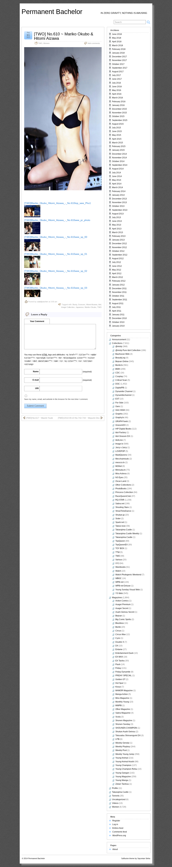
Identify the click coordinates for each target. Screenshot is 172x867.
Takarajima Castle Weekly (127, 533)
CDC (117, 373)
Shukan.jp (120, 515)
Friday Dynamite (122, 672)
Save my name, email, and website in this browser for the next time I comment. (56, 399)
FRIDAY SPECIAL (123, 675)
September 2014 (119, 165)
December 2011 (119, 288)
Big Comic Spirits (123, 619)
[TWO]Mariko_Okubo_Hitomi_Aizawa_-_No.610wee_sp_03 (55, 287)
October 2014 (118, 161)
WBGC (118, 578)
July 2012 (116, 262)
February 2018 (118, 49)
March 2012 (117, 277)
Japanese (80, 307)
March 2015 (117, 142)
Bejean (118, 616)
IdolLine (119, 440)
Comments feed (119, 832)
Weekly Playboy (122, 746)
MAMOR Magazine (124, 690)
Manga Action (121, 694)
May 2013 (116, 225)
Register (116, 821)
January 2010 (118, 326)
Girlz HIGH (120, 410)
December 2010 (119, 318)
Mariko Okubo (90, 307)
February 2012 (118, 281)
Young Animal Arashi (124, 761)
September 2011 (119, 299)
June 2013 (117, 221)
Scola (118, 717)
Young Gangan (122, 773)
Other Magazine (122, 709)
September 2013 (119, 210)
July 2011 (116, 307)
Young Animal (121, 758)
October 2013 (118, 206)
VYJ (117, 563)
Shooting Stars (122, 507)
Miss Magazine (122, 698)
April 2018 (116, 41)
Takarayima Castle (123, 537)
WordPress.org (119, 835)
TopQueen (120, 541)
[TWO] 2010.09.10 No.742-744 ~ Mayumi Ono (79, 418)
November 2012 (119, 247)
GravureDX (120, 425)
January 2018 (118, 53)
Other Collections (123, 485)
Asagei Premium (123, 604)
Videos (115, 803)
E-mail (36, 380)
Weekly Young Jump (124, 754)
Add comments (94, 43)
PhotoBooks (120, 488)
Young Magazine (123, 776)
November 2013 (119, 202)
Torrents (115, 796)
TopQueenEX (121, 544)
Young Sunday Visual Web (127, 589)
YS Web (119, 593)
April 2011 (116, 311)
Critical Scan (121, 380)
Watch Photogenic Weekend (128, 574)
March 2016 (117, 98)
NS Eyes (119, 477)
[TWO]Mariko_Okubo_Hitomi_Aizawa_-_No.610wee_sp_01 (55, 254)
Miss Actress (121, 473)
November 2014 (119, 157)
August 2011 (117, 303)
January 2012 (118, 285)
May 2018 (116, 38)
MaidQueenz (121, 455)
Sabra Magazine (123, 713)
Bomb (118, 627)
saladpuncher (42, 302)
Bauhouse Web (122, 354)
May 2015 (116, 135)
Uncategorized (118, 799)
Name (36, 371)
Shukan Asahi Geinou (125, 731)
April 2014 (116, 184)
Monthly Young (122, 702)
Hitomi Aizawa (91, 304)
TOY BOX (119, 548)
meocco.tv (120, 462)
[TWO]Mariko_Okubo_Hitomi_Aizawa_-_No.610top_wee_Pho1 (57, 203)
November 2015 (119, 112)
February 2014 (118, 191)
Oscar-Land (120, 481)
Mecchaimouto (122, 459)
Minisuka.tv (120, 470)
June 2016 (117, 86)
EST (117, 399)
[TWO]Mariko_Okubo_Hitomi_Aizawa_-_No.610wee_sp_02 (55, 271)
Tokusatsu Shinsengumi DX (128, 735)
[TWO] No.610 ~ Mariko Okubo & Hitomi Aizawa (63, 36)
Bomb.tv (119, 365)
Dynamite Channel (124, 391)
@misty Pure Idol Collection (128, 350)
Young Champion (123, 765)
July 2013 (116, 217)
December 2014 (119, 154)
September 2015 (119, 120)
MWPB (118, 705)
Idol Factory (120, 432)
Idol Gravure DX (122, 436)
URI (37, 388)
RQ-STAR (119, 500)
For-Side (119, 403)
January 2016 (118, 105)
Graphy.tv (119, 417)
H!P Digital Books (123, 429)
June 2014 (117, 176)
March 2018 (117, 45)
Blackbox (119, 623)
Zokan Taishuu (122, 784)
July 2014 (116, 172)
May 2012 (116, 270)
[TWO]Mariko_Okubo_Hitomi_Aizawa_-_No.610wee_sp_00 (55, 237)
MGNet (118, 466)
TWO (40, 43)
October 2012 (118, 251)
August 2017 (118, 71)
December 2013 (119, 199)
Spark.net (119, 522)
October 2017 (118, 64)
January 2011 (118, 314)
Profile (115, 788)
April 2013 (116, 229)
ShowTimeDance (123, 511)
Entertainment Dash (124, 653)
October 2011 (118, 296)
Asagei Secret (121, 608)
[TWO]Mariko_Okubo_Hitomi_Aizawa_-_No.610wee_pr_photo (57, 220)
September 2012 (119, 255)
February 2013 (118, 236)
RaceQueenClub (123, 496)
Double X (119, 642)
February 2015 (118, 146)
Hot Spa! (119, 683)
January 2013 (118, 240)
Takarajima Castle (123, 529)
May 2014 (116, 180)
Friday (118, 668)
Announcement (119, 339)
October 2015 (118, 116)
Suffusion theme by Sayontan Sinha (135, 858)
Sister (118, 518)
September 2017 (119, 68)
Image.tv (119, 444)
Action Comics (121, 601)
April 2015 (116, 139)
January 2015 (118, 150)
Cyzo (117, 638)
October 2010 (118, 322)
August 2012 (118, 258)
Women (46, 43)
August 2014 (118, 169)
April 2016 (116, 94)
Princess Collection (124, 492)
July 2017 (116, 75)
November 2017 (119, 60)
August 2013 (118, 214)
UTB (117, 739)
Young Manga (121, 780)
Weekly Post (121, 750)
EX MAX (119, 657)
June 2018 (117, 34)
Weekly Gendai (122, 743)
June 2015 (117, 131)
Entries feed (117, 828)
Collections (117, 343)
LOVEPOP (120, 451)
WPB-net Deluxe (123, 586)
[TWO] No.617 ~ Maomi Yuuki (39, 418)
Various (118, 559)
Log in (115, 824)
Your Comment (37, 321)
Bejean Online (121, 361)
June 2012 (117, 266)
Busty (75, 304)
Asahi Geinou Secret (124, 612)
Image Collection (68, 307)
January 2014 (118, 195)
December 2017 (119, 56)
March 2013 (117, 232)
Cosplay (119, 376)
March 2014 (117, 187)
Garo (117, 406)
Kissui (118, 687)
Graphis (119, 414)
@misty (118, 346)
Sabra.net (119, 503)
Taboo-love (120, 526)
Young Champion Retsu (126, 769)
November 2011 (119, 292)
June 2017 (117, 79)
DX (116, 646)
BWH (117, 369)
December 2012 (119, 243)
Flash (117, 664)
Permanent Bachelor (52, 11)
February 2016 (118, 101)
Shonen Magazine (123, 720)
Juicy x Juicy (121, 447)
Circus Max (120, 634)
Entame (118, 649)
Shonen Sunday (122, 724)
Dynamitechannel (123, 395)
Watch (118, 571)
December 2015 (119, 109)
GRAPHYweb (121, 421)
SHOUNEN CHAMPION (126, 728)
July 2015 (116, 127)
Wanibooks (120, 567)
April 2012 (116, 273)
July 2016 (116, 83)
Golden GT (120, 679)
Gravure (81, 304)
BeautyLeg (120, 358)
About (115, 849)
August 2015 (118, 124)
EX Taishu (120, 661)
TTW (117, 552)
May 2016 (116, 90)
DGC (117, 384)
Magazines (117, 597)
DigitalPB (119, 388)
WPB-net (119, 582)
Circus (118, 631)
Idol (99, 304)
